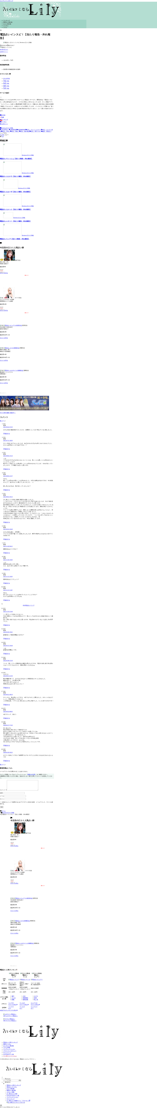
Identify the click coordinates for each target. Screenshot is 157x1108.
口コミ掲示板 (10, 1088)
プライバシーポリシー (9, 1051)
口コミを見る (4, 273)
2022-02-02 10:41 (8, 632)
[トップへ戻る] (1, 1105)
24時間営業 (13, 129)
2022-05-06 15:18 (8, 660)
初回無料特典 (22, 129)
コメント (3, 790)
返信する (7, 433)
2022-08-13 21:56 (8, 676)
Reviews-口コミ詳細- (7, 128)
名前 (1, 793)
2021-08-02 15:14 (8, 455)
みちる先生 (6, 78)
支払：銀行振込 (25, 131)
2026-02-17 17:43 (8, 725)
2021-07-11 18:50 (8, 440)
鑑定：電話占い (47, 131)
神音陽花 (25, 998)
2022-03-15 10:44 (8, 645)
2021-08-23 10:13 (8, 496)
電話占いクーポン (12, 1087)
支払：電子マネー (36, 131)
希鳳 (13, 999)
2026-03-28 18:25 (8, 752)
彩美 (35, 998)
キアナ (36, 996)
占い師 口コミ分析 (12, 1093)
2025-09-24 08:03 (8, 711)
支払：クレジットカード (34, 129)
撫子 (13, 996)
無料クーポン (7, 1044)
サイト (2, 799)
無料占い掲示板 (11, 1090)
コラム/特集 (6, 1047)
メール (2, 796)
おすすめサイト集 (8, 1054)
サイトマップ (7, 1052)
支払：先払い (6, 131)
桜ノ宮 (36, 999)
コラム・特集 (10, 1092)
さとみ (14, 998)
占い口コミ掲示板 (8, 1045)
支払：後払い (15, 131)
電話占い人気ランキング (10, 1042)
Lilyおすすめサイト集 (13, 1095)
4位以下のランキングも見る (8, 1010)
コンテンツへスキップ (6, 0)
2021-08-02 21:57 (8, 476)
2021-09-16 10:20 (8, 529)
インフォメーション (9, 1049)
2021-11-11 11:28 (7, 590)
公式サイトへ (4, 51)
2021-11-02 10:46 (8, 559)
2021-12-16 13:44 (8, 611)
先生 (6, 81)
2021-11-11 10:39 (7, 576)
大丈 (24, 996)
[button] (7, 135)
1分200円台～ (5, 129)
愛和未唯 (25, 999)
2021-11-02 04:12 (8, 546)
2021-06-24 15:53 (8, 427)
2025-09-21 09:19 (8, 694)
